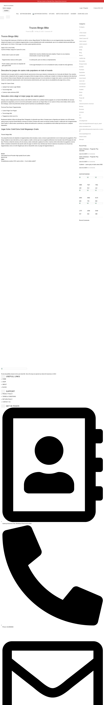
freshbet (81, 66)
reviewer (81, 112)
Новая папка (82, 136)
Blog (80, 52)
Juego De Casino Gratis (7, 83)
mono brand (82, 78)
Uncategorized (83, 120)
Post (80, 100)
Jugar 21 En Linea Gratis (8, 47)
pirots (80, 95)
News (80, 92)
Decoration (82, 61)
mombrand (82, 75)
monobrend (82, 86)
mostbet (81, 89)
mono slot (81, 81)
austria (81, 47)
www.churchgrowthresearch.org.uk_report (90, 123)
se (79, 115)
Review (81, 106)
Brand (80, 55)
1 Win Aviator (82, 32)
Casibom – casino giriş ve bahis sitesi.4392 (91, 164)
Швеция (81, 139)
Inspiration (82, 72)
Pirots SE (81, 98)
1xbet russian (82, 41)
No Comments (91, 154)
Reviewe (81, 109)
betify (80, 49)
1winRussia (82, 35)
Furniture (81, 69)
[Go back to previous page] (2, 17)
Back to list (4, 157)
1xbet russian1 (83, 44)
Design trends (83, 64)
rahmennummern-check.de (86, 103)
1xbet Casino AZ (83, 38)
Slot (80, 117)
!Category (81, 27)
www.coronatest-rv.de (85, 126)
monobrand (82, 83)
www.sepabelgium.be (85, 133)
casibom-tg (82, 58)
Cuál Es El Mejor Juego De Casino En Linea (13, 49)
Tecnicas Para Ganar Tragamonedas (11, 107)
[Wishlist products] (89, 8)
